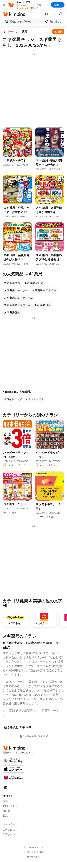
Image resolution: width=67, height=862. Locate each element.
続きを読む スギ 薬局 (17, 727)
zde (5, 647)
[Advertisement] (33, 89)
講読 (60, 31)
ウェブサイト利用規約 (33, 852)
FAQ (5, 801)
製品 (5, 815)
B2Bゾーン (9, 834)
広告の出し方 (10, 829)
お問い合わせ (10, 806)
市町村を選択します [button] (56, 21)
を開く (57, 4)
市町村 (6, 810)
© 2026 (33, 847)
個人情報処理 (33, 856)
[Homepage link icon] (20, 736)
